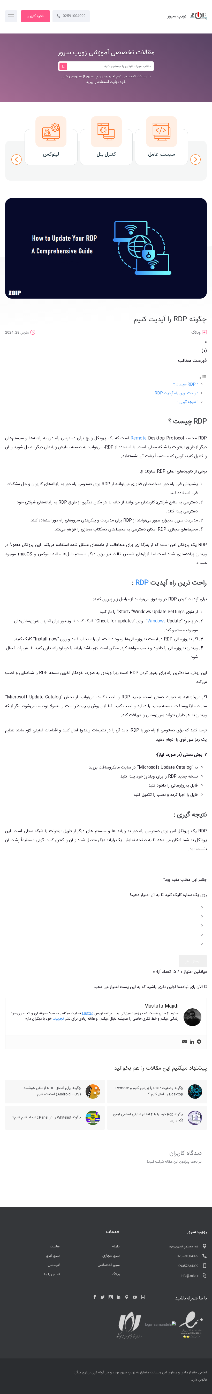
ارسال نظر (192, 961)
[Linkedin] (192, 1042)
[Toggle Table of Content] (203, 378)
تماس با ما (52, 1274)
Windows (156, 621)
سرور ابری (53, 1256)
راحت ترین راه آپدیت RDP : (174, 393)
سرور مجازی (111, 1256)
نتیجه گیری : (186, 402)
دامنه (116, 1246)
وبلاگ (196, 333)
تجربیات (58, 1019)
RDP (142, 583)
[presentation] (16, 159)
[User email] (184, 1042)
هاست (55, 1246)
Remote (139, 438)
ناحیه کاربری (35, 16)
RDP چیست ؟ (184, 385)
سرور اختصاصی (109, 1265)
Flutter (87, 1013)
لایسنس (54, 1265)
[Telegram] (199, 1042)
